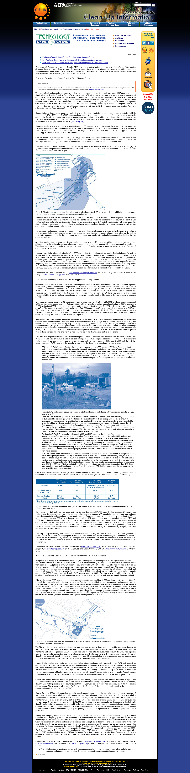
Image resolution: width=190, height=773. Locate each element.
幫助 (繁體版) (83, 770)
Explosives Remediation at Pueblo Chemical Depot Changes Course (68, 57)
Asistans (100, 770)
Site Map (148, 97)
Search (137, 2)
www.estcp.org (77, 121)
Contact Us (148, 94)
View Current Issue (123, 35)
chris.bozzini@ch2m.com (115, 549)
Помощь (127, 770)
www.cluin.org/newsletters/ (97, 89)
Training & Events (131, 24)
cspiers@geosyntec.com (95, 741)
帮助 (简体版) (71, 770)
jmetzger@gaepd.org (44, 743)
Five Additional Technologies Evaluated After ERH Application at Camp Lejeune (72, 60)
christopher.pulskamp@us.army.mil (83, 273)
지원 (108, 770)
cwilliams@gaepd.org (79, 743)
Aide (92, 770)
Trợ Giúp (144, 770)
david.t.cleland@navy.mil (91, 547)
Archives (119, 38)
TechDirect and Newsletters (51, 29)
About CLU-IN (110, 765)
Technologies (41, 23)
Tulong (136, 770)
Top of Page (41, 754)
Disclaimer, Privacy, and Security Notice (79, 765)
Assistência (116, 770)
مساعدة (61, 770)
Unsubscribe (120, 46)
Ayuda (53, 770)
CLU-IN (37, 29)
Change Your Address (124, 43)
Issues (77, 23)
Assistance (44, 770)
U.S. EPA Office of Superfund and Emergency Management (102, 766)
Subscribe (119, 41)
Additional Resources (148, 24)
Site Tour (148, 100)
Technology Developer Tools (112, 24)
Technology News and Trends (74, 29)
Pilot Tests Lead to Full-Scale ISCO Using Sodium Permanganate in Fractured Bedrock (75, 63)
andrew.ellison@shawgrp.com (53, 275)
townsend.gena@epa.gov (54, 549)
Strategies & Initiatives (95, 24)
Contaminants (59, 23)
